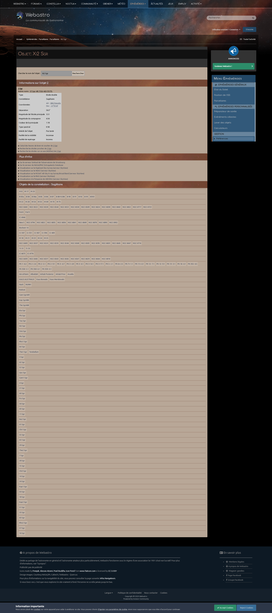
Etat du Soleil (221, 89)
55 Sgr (22, 435)
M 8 (20, 191)
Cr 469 (52, 233)
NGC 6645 (116, 243)
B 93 (86, 197)
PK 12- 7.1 (150, 264)
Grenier (107, 4)
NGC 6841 (72, 222)
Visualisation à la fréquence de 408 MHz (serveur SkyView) (44, 179)
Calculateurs (220, 128)
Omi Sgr (22, 331)
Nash (21, 284)
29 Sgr (22, 445)
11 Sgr (22, 414)
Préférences (222, 139)
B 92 (80, 197)
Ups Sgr (22, 373)
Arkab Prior (60, 274)
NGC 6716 (137, 243)
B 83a (21, 197)
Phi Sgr (22, 316)
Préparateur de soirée (225, 111)
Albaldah (34, 274)
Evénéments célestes (225, 117)
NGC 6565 (65, 259)
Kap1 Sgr (23, 487)
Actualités (157, 4)
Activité (195, 4)
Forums (35, 4)
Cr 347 (22, 233)
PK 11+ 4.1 (139, 264)
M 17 (26, 191)
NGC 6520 (44, 243)
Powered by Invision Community (136, 599)
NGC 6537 (44, 259)
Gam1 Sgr (23, 378)
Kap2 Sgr (23, 502)
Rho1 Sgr (23, 341)
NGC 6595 (96, 243)
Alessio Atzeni (46, 571)
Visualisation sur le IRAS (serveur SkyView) (37, 176)
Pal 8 (21, 212)
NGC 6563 (54, 259)
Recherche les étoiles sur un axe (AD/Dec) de (40, 151)
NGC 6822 (41, 222)
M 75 (59, 202)
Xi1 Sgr (22, 440)
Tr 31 (21, 248)
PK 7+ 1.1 (129, 264)
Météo (121, 4)
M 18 (21, 238)
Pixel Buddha (59, 571)
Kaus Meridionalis (57, 279)
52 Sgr (22, 367)
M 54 (34, 202)
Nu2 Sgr (22, 419)
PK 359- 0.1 (46, 269)
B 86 (46, 197)
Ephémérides (137, 4)
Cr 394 (44, 233)
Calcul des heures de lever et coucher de (39, 146)
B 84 (28, 197)
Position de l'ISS (222, 95)
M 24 (40, 238)
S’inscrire (249, 29)
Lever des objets (222, 122)
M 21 (27, 238)
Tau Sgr (22, 321)
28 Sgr (22, 461)
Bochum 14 (23, 228)
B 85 (40, 197)
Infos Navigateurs (107, 578)
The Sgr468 (24, 305)
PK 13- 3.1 (171, 264)
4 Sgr (21, 383)
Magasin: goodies (236, 571)
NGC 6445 (34, 259)
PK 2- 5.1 (41, 264)
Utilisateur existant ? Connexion (225, 30)
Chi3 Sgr (22, 471)
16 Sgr (22, 533)
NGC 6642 (116, 207)
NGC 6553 (65, 207)
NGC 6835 (51, 222)
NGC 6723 (147, 207)
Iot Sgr (22, 347)
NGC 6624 (96, 207)
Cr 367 (37, 233)
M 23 (34, 238)
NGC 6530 (54, 243)
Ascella (71, 274)
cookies (37, 609)
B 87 (52, 197)
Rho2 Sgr (23, 523)
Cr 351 (29, 233)
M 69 (46, 202)
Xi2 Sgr (64, 39)
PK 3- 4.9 (70, 264)
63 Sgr (22, 518)
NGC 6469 (23, 243)
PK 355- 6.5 (192, 264)
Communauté (88, 4)
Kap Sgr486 (24, 300)
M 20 (33, 191)
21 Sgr (22, 388)
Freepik (36, 571)
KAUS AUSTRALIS (26, 279)
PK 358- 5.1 (23, 269)
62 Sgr (22, 362)
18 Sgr (22, 497)
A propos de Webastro (238, 566)
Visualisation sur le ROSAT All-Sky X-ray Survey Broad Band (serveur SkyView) (52, 173)
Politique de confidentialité (130, 593)
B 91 (74, 197)
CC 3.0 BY (112, 571)
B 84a (34, 197)
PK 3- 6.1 (79, 264)
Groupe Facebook (235, 580)
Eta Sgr (22, 310)
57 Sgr (22, 528)
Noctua (70, 4)
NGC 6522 (34, 207)
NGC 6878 (93, 222)
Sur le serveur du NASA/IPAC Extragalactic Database (41, 165)
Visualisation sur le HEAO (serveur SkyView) (38, 171)
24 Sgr (22, 481)
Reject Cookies (246, 608)
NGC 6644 (96, 259)
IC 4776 (30, 253)
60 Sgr (22, 393)
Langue (108, 593)
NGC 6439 (23, 259)
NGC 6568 (75, 243)
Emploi (182, 4)
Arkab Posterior (47, 274)
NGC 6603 (106, 243)
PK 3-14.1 (90, 264)
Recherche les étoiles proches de (35, 148)
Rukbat (22, 290)
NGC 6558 (75, 207)
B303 (92, 197)
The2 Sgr (23, 450)
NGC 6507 (34, 243)
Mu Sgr (22, 336)
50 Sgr (22, 492)
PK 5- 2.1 (109, 264)
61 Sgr (22, 424)
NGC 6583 (85, 243)
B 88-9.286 (60, 197)
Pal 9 (27, 212)
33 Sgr (22, 512)
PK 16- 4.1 (182, 264)
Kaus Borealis (42, 279)
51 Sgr (22, 507)
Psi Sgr (22, 398)
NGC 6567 (75, 259)
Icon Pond (70, 571)
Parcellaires (43, 39)
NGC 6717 (137, 207)
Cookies (163, 593)
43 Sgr (22, 409)
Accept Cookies (226, 608)
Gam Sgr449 (24, 295)
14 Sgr (22, 476)
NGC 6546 (65, 243)
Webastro (18, 4)
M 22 (21, 202)
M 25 (46, 238)
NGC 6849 (82, 222)
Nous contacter (151, 593)
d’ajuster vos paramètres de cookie (112, 609)
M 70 (52, 202)
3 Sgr (21, 357)
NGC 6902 (113, 222)
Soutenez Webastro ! (223, 66)
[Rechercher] (253, 18)
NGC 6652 (127, 207)
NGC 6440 (23, 207)
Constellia (53, 4)
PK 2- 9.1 (51, 264)
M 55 (40, 202)
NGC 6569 (85, 207)
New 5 (21, 222)
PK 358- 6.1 (35, 269)
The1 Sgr (23, 352)
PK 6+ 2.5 (119, 264)
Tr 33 (28, 248)
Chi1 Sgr (22, 429)
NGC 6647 (127, 243)
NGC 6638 (106, 207)
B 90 (69, 197)
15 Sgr (22, 466)
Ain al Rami (23, 274)
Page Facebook (234, 575)
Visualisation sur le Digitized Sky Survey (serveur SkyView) (44, 168)
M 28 (27, 202)
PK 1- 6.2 (22, 264)
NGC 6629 (85, 259)
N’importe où (240, 18)
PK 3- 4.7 (60, 264)
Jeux (170, 4)
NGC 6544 (54, 207)
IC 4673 (22, 253)
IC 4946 (22, 217)
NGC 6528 (44, 207)
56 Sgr (22, 404)
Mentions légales (236, 562)
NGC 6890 (103, 222)
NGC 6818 (106, 259)
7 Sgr (21, 455)
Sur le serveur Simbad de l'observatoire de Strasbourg (42, 162)
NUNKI (28, 284)
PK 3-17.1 (100, 264)
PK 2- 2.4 (32, 264)
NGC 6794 (31, 222)
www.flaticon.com (87, 571)
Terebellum (34, 352)
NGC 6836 (62, 222)
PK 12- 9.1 (161, 264)
